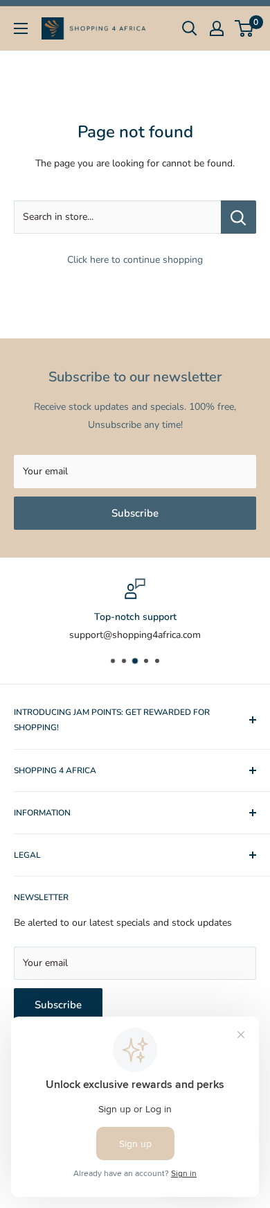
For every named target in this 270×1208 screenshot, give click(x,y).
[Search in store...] (238, 217)
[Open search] (189, 28)
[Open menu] (21, 28)
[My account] (217, 28)
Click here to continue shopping (135, 259)
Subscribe (135, 513)
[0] (244, 28)
